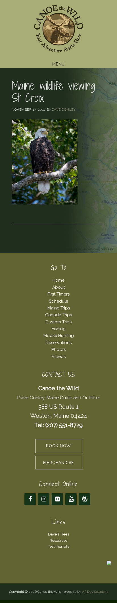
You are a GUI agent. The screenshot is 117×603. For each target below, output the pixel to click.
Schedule (58, 301)
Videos (59, 356)
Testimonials (58, 546)
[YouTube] (71, 499)
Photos (58, 349)
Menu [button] (58, 64)
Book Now (58, 446)
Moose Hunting (58, 335)
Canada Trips (58, 314)
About (58, 287)
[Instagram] (43, 499)
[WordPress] (84, 499)
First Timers (58, 294)
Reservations (59, 342)
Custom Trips (58, 321)
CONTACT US (58, 374)
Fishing (59, 328)
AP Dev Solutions (95, 592)
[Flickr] (57, 499)
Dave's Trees (58, 534)
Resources (58, 540)
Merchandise (58, 462)
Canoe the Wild (58, 29)
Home (58, 280)
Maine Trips (58, 308)
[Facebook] (30, 499)
